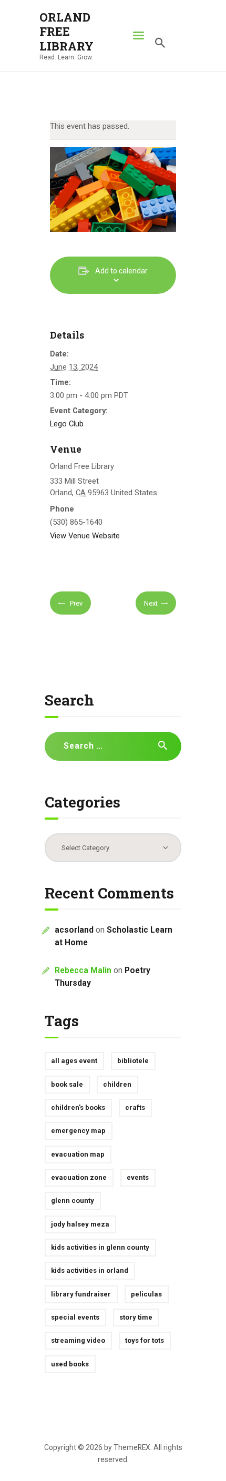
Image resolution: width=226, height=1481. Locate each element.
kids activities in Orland (89, 1270)
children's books (78, 1107)
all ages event (74, 1061)
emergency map (78, 1131)
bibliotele (133, 1061)
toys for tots (144, 1340)
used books (70, 1364)
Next (151, 603)
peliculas (146, 1294)
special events (75, 1317)
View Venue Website (85, 535)
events (138, 1177)
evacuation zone (79, 1177)
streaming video (78, 1340)
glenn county (72, 1200)
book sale (67, 1084)
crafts (135, 1107)
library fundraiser (81, 1294)
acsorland (74, 930)
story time (135, 1317)
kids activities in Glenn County (100, 1247)
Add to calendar (121, 271)
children (117, 1084)
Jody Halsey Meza (80, 1224)
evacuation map (78, 1154)
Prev (75, 603)
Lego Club (67, 423)
